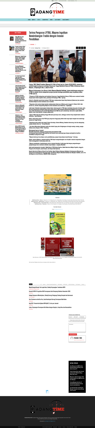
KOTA (39, 19)
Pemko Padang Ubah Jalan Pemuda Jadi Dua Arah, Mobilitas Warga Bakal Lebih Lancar (20, 49)
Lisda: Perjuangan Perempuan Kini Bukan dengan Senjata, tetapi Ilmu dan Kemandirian (50, 307)
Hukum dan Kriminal (19, 63)
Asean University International (51, 284)
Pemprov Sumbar (19, 82)
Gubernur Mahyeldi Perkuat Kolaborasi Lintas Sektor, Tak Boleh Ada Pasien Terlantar (19, 108)
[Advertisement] (17, 141)
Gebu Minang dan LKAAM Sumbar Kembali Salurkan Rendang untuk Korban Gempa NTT (20, 39)
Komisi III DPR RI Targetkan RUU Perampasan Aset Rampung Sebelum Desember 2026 (49, 291)
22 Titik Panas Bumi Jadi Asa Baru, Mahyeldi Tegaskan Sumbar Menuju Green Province (20, 78)
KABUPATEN (45, 19)
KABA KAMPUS (66, 19)
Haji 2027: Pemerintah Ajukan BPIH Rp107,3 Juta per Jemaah (43, 303)
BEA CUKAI (65, 284)
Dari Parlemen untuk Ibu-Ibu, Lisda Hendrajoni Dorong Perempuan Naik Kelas (47, 299)
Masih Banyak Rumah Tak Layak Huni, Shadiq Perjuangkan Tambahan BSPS (47, 287)
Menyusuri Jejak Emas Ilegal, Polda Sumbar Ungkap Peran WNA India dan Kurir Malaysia (20, 59)
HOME (29, 19)
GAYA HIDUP (57, 19)
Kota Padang (18, 43)
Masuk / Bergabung (71, 0)
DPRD (51, 19)
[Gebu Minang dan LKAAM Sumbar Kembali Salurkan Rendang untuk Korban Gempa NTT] (11, 38)
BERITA (33, 19)
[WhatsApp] (85, 48)
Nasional (17, 92)
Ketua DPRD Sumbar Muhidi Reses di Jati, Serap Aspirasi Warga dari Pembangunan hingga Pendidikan (20, 128)
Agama (44, 284)
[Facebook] (77, 48)
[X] (80, 48)
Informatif (18, 73)
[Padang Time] (47, 10)
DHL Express (78, 284)
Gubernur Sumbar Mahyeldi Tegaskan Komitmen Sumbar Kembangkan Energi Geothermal (20, 98)
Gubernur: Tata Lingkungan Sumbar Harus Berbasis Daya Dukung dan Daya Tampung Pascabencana (20, 118)
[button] (76, 0)
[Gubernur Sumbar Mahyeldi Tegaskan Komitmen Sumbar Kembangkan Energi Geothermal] (11, 97)
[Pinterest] (82, 48)
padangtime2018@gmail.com (50, 421)
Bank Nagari (60, 284)
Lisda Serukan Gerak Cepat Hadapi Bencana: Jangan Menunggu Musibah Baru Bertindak (20, 88)
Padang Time (37, 48)
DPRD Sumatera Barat (19, 133)
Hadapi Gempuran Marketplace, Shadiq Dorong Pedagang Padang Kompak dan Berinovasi (51, 295)
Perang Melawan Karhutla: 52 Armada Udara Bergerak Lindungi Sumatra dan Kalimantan (20, 68)
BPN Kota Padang (71, 284)
